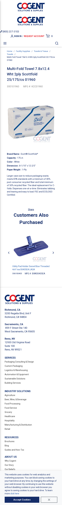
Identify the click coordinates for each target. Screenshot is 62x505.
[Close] (49, 500)
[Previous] (9, 253)
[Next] (53, 253)
